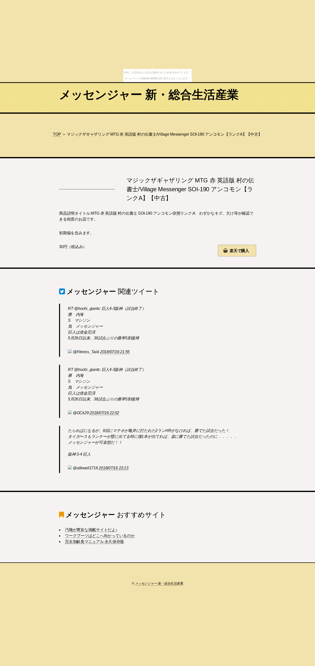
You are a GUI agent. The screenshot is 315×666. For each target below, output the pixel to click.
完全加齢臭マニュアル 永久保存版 (94, 541)
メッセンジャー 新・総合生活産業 (148, 94)
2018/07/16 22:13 (113, 468)
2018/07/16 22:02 (104, 413)
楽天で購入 (239, 251)
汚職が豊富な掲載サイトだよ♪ (91, 530)
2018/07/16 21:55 (115, 352)
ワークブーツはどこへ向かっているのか (100, 536)
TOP (57, 134)
